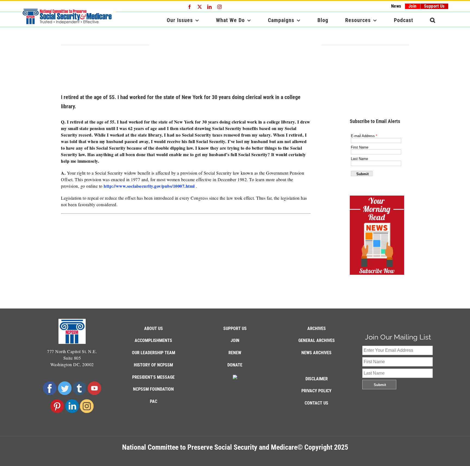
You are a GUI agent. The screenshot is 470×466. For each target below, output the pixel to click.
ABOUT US (153, 328)
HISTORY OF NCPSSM (153, 365)
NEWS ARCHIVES (316, 352)
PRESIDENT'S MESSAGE (153, 377)
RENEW (234, 352)
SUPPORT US (235, 328)
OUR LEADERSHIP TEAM (153, 352)
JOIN (235, 340)
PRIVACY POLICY (316, 390)
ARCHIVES (316, 328)
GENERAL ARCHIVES (316, 340)
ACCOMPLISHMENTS (153, 340)
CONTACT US (316, 403)
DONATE (234, 365)
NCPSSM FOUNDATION (153, 389)
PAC (153, 401)
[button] (433, 20)
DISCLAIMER (316, 378)
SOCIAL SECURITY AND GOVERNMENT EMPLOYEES (235, 45)
